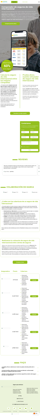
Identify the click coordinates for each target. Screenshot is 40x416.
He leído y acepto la (30, 146)
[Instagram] (8, 408)
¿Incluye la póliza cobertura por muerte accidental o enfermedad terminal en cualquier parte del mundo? (17, 371)
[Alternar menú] (38, 1)
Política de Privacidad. (34, 146)
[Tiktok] (14, 408)
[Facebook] (20, 408)
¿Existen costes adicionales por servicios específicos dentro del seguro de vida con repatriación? (19, 374)
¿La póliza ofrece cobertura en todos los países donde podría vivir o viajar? (18, 367)
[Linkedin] (31, 408)
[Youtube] (25, 408)
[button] (20, 367)
